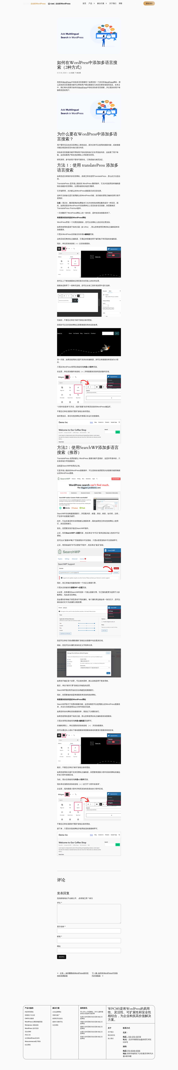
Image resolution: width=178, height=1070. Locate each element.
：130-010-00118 (132, 1037)
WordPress (66, 82)
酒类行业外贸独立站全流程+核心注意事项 (91, 1027)
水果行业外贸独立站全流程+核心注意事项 (91, 1033)
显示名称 (61, 926)
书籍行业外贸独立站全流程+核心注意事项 (91, 1023)
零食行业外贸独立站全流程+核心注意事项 (91, 1037)
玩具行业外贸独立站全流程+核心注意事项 (91, 1018)
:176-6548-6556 (131, 1051)
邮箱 (59, 936)
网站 (59, 946)
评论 (59, 903)
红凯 (72, 73)
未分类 (78, 73)
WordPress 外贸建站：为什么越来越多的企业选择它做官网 (91, 1013)
